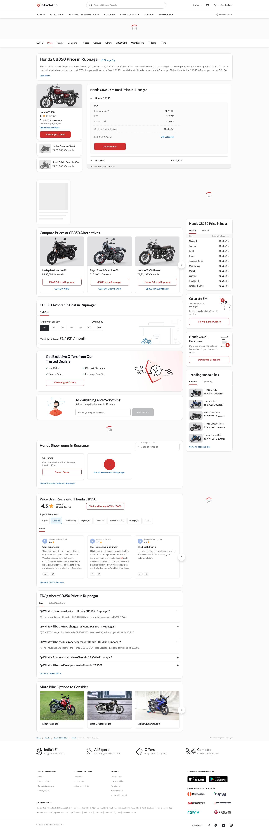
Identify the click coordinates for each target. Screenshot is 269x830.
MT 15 (73, 808)
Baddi (191, 251)
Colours (97, 42)
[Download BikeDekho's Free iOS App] (196, 779)
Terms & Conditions (46, 786)
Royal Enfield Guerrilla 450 (66, 162)
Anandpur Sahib (196, 261)
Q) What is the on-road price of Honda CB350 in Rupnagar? (75, 611)
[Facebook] (209, 825)
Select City (224, 14)
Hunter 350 (41, 808)
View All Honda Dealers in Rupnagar (57, 483)
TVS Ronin (113, 808)
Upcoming (207, 381)
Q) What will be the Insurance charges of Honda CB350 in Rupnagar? (80, 642)
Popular (206, 230)
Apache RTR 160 (61, 812)
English (196, 5)
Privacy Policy (43, 790)
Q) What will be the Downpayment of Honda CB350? (71, 665)
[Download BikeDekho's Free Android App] (218, 779)
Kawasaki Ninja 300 (112, 812)
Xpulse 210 (124, 808)
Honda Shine (210, 401)
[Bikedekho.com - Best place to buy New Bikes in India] (46, 5)
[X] (216, 825)
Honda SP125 (210, 389)
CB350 (39, 42)
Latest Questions (57, 602)
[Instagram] (231, 825)
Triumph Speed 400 (164, 808)
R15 (93, 808)
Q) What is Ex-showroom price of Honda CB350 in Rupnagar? (76, 657)
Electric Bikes (50, 723)
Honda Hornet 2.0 (212, 435)
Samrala (192, 276)
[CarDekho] (196, 794)
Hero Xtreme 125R (44, 812)
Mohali (192, 271)
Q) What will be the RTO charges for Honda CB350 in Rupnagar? (77, 626)
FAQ (41, 602)
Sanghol (192, 246)
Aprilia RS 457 (75, 812)
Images (60, 42)
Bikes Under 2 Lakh (149, 723)
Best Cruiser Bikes (100, 723)
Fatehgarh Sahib (196, 286)
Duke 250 (98, 812)
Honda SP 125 (84, 808)
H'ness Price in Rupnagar (157, 282)
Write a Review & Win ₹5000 (105, 506)
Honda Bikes (204, 446)
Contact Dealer (62, 472)
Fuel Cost (44, 312)
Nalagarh (193, 241)
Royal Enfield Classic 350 (58, 808)
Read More (45, 75)
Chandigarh (194, 281)
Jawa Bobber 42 (129, 812)
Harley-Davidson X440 (64, 146)
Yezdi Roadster (148, 808)
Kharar (192, 256)
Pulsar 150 (88, 812)
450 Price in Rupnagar (109, 282)
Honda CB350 (47, 112)
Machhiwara (194, 266)
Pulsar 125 (135, 808)
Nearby (192, 230)
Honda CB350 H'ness (149, 270)
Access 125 (101, 808)
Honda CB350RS (212, 412)
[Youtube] (223, 825)
